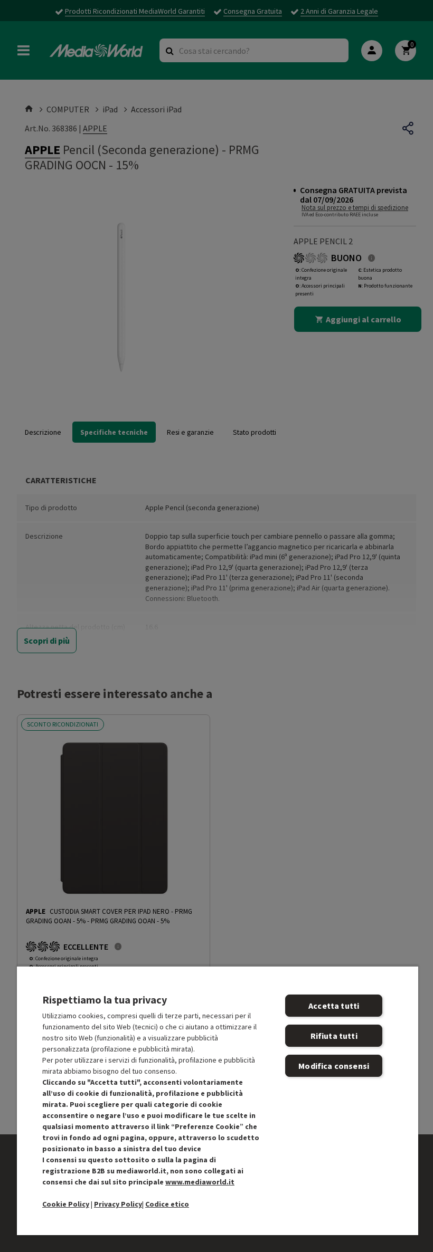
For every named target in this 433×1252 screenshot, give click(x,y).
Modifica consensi (333, 1065)
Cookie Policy (65, 1204)
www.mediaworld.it (199, 1182)
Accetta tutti (333, 1005)
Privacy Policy (118, 1204)
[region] (217, 1100)
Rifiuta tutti (333, 1035)
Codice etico (167, 1204)
